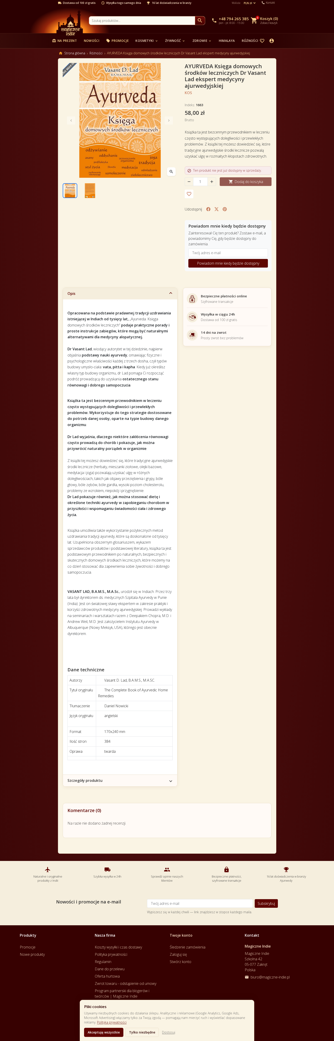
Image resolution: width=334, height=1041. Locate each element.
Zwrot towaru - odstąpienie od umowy (125, 983)
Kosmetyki (146, 40)
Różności (252, 40)
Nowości (91, 40)
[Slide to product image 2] (90, 190)
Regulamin (103, 961)
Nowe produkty (32, 954)
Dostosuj (168, 1032)
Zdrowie (202, 40)
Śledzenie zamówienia (187, 947)
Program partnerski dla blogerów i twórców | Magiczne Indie (122, 993)
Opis (71, 293)
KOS (188, 92)
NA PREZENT (64, 40)
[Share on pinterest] (224, 209)
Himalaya (227, 40)
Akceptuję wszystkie (104, 1032)
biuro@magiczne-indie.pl (270, 977)
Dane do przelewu (110, 968)
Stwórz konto (180, 961)
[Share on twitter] (216, 209)
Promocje (117, 40)
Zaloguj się (178, 954)
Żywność (175, 40)
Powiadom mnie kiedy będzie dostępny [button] (228, 263)
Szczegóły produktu (84, 780)
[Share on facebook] (208, 209)
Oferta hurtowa (107, 976)
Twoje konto (181, 935)
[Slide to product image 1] (70, 190)
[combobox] (142, 20)
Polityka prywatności (112, 1022)
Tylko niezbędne (142, 1032)
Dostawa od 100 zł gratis (79, 3)
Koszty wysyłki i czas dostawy (118, 947)
